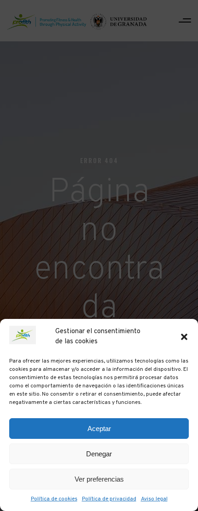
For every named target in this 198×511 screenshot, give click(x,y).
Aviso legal (154, 499)
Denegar (99, 454)
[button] (184, 336)
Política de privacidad (109, 499)
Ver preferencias (99, 479)
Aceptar (99, 428)
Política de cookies (54, 499)
